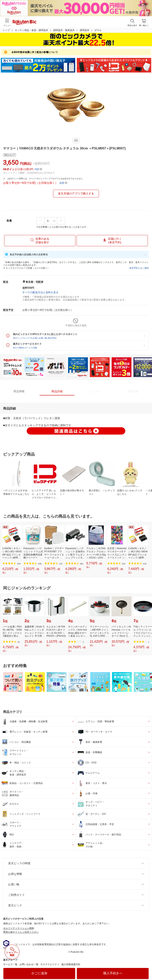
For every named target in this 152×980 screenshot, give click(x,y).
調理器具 (84, 30)
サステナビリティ (49, 964)
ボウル (98, 30)
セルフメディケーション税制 (18, 928)
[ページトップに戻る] (146, 967)
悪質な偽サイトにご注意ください (21, 932)
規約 (146, 268)
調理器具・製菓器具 (64, 30)
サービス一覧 (10, 964)
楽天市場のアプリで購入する (76, 193)
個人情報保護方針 (70, 964)
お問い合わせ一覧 (28, 964)
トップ (6, 30)
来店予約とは (135, 268)
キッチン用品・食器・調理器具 (31, 30)
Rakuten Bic (24, 22)
